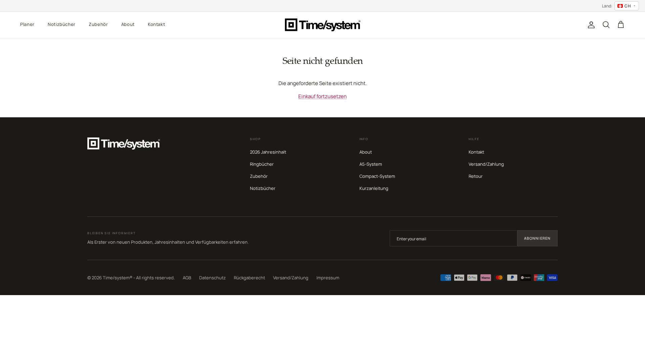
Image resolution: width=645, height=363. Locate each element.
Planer (27, 24)
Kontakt (156, 24)
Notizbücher (62, 24)
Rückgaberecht (249, 278)
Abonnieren (537, 238)
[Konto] (590, 25)
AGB (187, 278)
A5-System (370, 164)
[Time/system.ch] (322, 24)
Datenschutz (212, 278)
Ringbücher (262, 164)
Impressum (327, 278)
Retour (476, 176)
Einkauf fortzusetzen (322, 96)
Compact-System (377, 176)
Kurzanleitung (373, 188)
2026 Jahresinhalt (268, 152)
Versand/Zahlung (486, 164)
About (128, 24)
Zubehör (98, 24)
